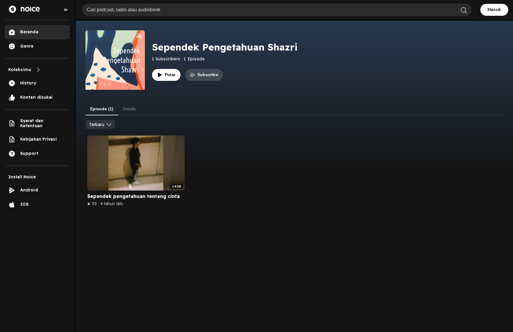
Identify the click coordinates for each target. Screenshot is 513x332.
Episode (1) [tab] (101, 108)
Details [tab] (129, 108)
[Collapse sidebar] (66, 10)
